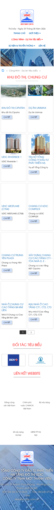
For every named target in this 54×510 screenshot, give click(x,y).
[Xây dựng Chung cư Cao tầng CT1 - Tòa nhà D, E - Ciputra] (40, 256)
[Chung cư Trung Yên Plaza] (13, 256)
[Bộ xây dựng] (44, 391)
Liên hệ (42, 45)
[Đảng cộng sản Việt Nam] (10, 391)
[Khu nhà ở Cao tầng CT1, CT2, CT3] (40, 305)
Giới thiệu (34, 33)
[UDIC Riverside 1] (13, 157)
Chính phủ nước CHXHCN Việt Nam (27, 405)
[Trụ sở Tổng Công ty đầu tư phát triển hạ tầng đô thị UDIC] (40, 157)
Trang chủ (19, 33)
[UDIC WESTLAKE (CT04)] (13, 206)
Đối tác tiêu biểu (27, 344)
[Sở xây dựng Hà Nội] (18, 421)
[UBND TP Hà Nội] (36, 421)
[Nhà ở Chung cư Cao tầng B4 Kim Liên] (13, 305)
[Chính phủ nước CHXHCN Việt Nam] (27, 391)
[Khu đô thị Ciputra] (13, 108)
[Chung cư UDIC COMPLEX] (40, 206)
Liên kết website (27, 373)
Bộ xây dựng (44, 402)
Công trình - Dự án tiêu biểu (26, 39)
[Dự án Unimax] (40, 108)
